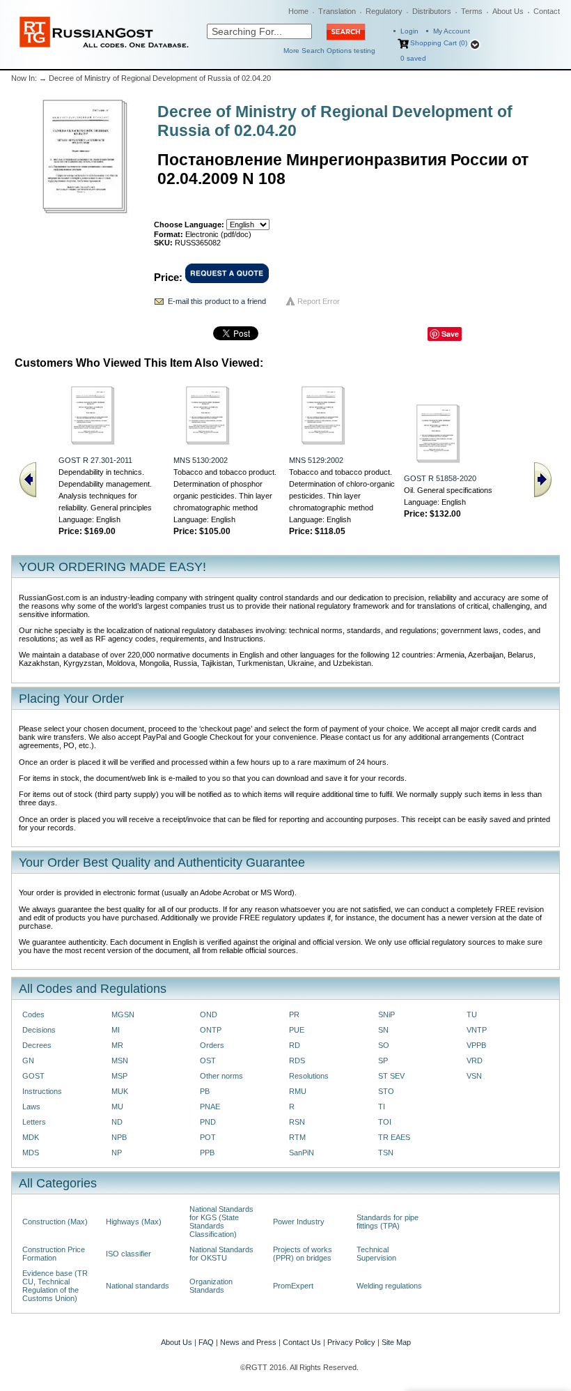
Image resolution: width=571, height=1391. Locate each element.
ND (117, 1122)
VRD (475, 1060)
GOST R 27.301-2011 (95, 460)
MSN (119, 1060)
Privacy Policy (351, 1342)
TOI (384, 1122)
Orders (212, 1045)
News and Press (248, 1342)
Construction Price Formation (53, 1253)
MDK (30, 1137)
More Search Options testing (329, 50)
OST (208, 1060)
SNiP (386, 1014)
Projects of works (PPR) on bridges (302, 1253)
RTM (297, 1137)
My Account (451, 31)
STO (386, 1091)
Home (298, 11)
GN (28, 1060)
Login (409, 31)
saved (413, 58)
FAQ (206, 1342)
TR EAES (394, 1137)
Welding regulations (389, 1286)
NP (116, 1152)
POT (208, 1137)
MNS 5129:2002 (316, 460)
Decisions (39, 1030)
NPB (119, 1137)
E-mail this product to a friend (217, 301)
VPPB (476, 1045)
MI (115, 1030)
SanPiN (301, 1152)
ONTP (210, 1030)
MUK (119, 1091)
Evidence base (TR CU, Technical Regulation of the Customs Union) (55, 1285)
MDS (30, 1152)
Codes (33, 1014)
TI (381, 1106)
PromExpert (293, 1286)
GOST (33, 1076)
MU (117, 1106)
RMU (297, 1091)
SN (383, 1030)
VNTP (477, 1030)
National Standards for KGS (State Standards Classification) (221, 1221)
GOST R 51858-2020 (440, 478)
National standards (137, 1286)
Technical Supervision (376, 1253)
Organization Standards (211, 1285)
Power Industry (298, 1221)
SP (383, 1060)
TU (472, 1014)
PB (205, 1091)
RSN (297, 1122)
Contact (546, 11)
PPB (207, 1152)
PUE (296, 1030)
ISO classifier (128, 1253)
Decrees (37, 1045)
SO (383, 1045)
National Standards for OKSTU (221, 1253)
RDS (297, 1060)
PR (294, 1014)
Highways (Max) (134, 1221)
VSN (474, 1076)
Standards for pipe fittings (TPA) (388, 1221)
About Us (508, 11)
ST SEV (391, 1076)
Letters (34, 1122)
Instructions (42, 1091)
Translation (337, 11)
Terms (472, 11)
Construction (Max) (55, 1221)
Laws (31, 1106)
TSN (385, 1152)
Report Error (318, 301)
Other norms (221, 1076)
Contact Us (302, 1342)
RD (294, 1045)
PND (208, 1122)
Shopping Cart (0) (438, 43)
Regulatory (384, 11)
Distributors (431, 11)
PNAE (210, 1106)
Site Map (396, 1342)
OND (208, 1014)
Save (450, 333)
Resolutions (309, 1076)
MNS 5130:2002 (200, 460)
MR (117, 1045)
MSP (119, 1076)
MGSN (122, 1014)
